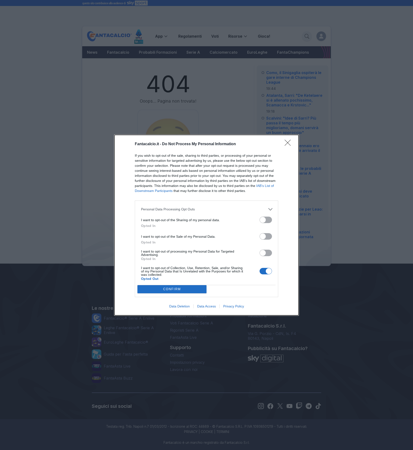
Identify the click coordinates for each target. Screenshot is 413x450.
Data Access (206, 306)
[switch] (266, 220)
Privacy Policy (233, 306)
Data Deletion (179, 306)
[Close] (289, 144)
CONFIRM (172, 289)
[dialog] (206, 225)
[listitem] (206, 209)
